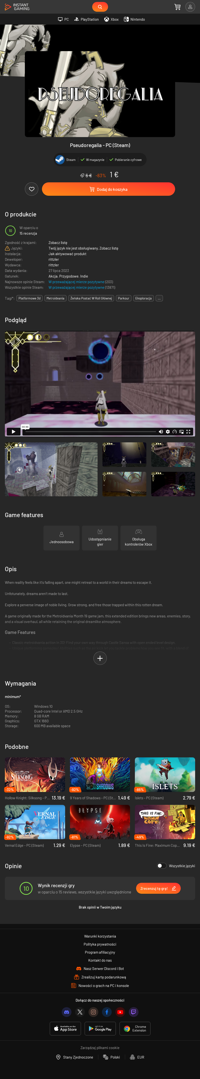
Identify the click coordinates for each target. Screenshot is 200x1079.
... (159, 298)
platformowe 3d (29, 298)
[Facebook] (107, 1012)
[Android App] (100, 1028)
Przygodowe (69, 276)
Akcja (53, 276)
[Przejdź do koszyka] (177, 7)
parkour (123, 298)
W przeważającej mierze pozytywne (77, 281)
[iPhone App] (65, 1028)
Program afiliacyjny (100, 952)
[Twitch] (134, 1012)
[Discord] (66, 1012)
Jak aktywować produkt (67, 253)
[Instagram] (93, 1012)
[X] (80, 1012)
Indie (84, 276)
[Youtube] (120, 1012)
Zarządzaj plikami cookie (100, 1047)
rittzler (54, 259)
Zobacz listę (58, 242)
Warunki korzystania (100, 936)
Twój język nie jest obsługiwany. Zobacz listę (83, 248)
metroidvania (55, 298)
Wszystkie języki (182, 866)
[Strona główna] (17, 7)
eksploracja (143, 298)
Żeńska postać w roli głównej (91, 298)
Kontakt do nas (100, 960)
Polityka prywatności (100, 944)
